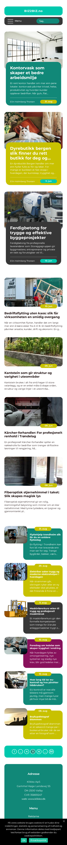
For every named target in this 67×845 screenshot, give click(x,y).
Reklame (33, 816)
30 (51, 751)
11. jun (48, 181)
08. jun (49, 485)
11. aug (43, 602)
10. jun (48, 260)
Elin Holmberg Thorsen (22, 101)
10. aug (43, 639)
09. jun (49, 365)
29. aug (43, 565)
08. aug (43, 710)
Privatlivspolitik (38, 840)
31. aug (48, 101)
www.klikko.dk (36, 798)
